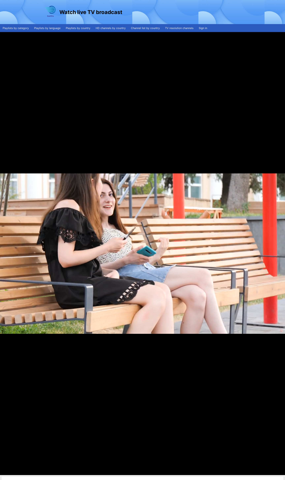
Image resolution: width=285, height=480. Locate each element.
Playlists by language (47, 28)
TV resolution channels (179, 28)
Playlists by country (78, 28)
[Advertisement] (183, 12)
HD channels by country (111, 28)
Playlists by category (16, 28)
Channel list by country (145, 28)
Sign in (203, 28)
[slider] (142, 472)
